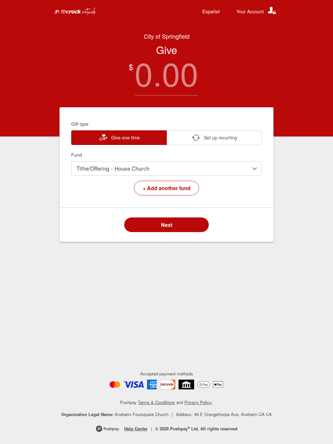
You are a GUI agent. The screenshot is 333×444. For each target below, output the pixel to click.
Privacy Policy (198, 402)
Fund (76, 154)
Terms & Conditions (156, 402)
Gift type (79, 124)
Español (211, 11)
